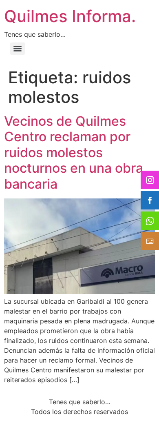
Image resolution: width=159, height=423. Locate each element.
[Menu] (17, 48)
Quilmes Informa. (70, 16)
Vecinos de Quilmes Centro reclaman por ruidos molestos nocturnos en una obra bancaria (73, 152)
